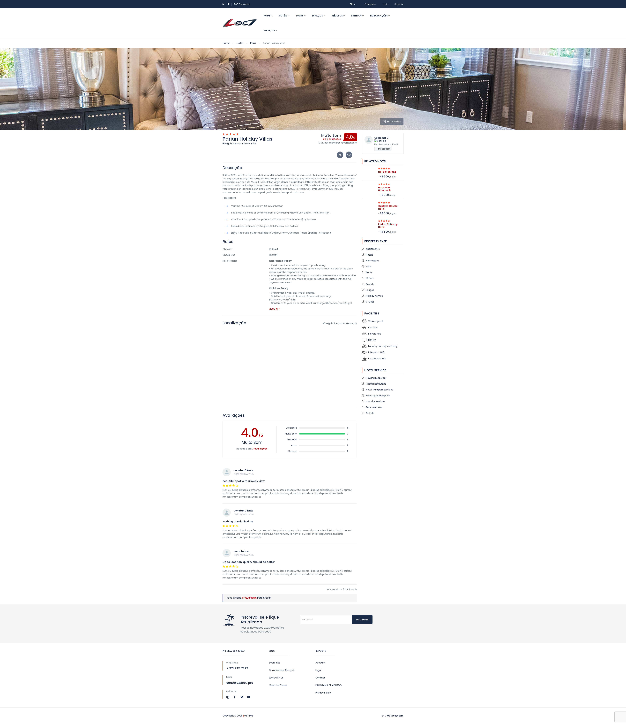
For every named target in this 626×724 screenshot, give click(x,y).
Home (267, 15)
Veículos (337, 15)
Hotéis (283, 15)
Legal (318, 670)
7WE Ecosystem (242, 4)
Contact (320, 677)
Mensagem (384, 148)
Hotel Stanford (387, 172)
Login (385, 4)
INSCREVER (362, 619)
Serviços (269, 30)
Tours (300, 15)
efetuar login (249, 597)
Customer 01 (381, 137)
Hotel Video (394, 121)
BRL (352, 4)
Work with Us (276, 677)
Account (320, 662)
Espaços (317, 15)
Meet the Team (278, 685)
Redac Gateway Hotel (387, 226)
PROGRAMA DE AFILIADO (328, 685)
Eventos (356, 15)
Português (369, 4)
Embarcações (379, 15)
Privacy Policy (323, 692)
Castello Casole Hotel (387, 207)
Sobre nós (274, 662)
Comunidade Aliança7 (281, 670)
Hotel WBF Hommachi (384, 189)
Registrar (399, 4)
